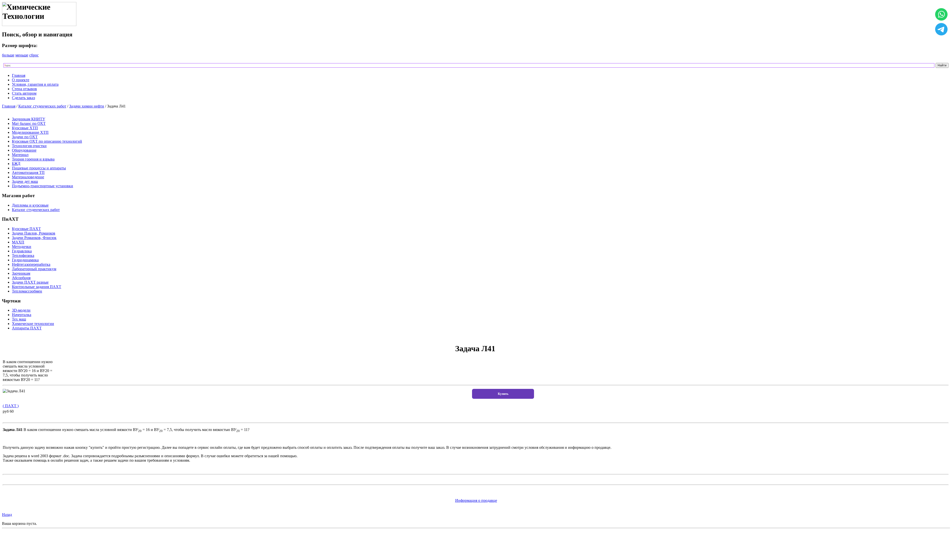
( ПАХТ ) (11, 406)
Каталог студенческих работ (42, 106)
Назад (7, 514)
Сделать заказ (23, 98)
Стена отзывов (24, 89)
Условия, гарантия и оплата (35, 84)
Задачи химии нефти (86, 106)
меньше (21, 55)
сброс (34, 55)
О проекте (20, 80)
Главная (18, 75)
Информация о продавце (476, 500)
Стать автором (24, 93)
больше (8, 55)
